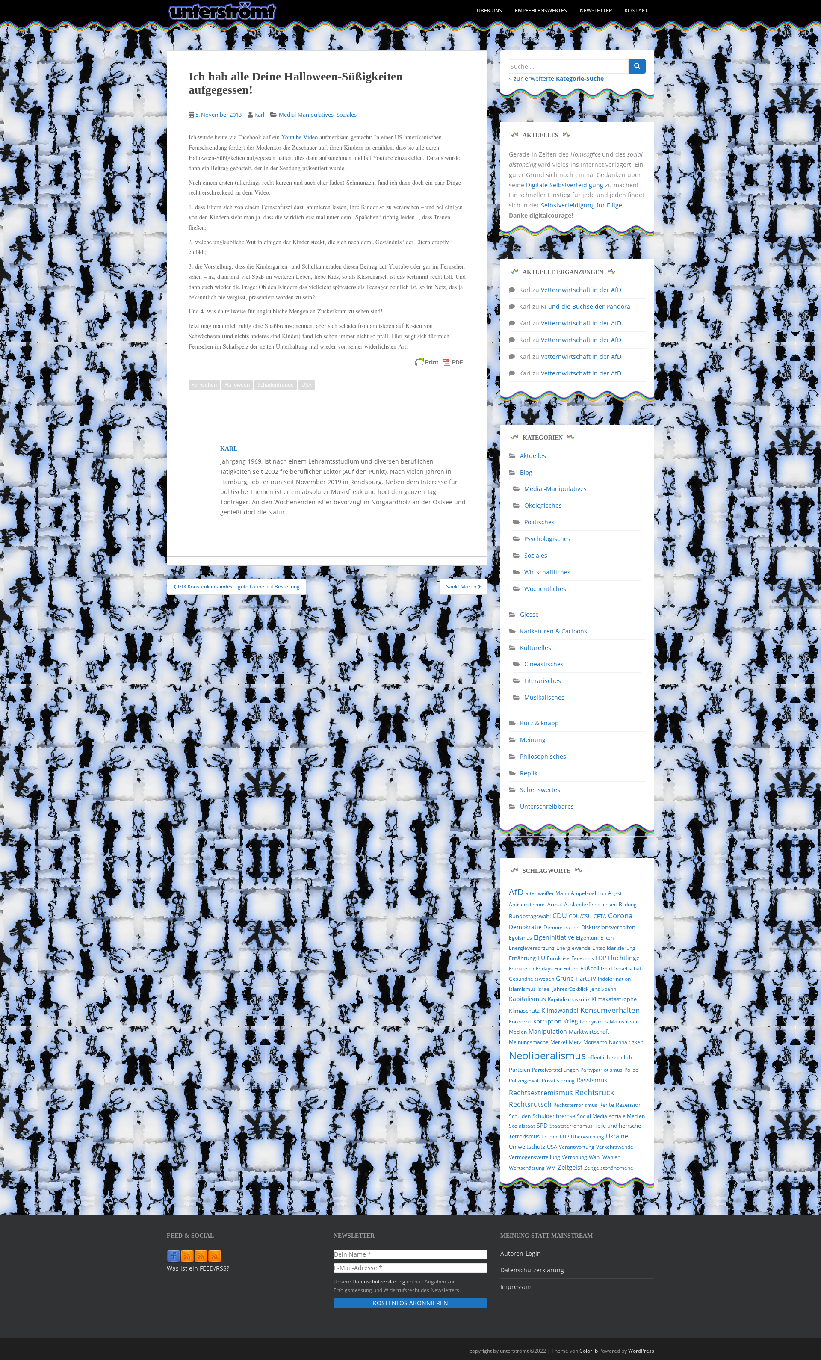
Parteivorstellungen (555, 1069)
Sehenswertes (540, 790)
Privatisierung (558, 1080)
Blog (526, 472)
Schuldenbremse (553, 1116)
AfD (516, 892)
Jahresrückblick (570, 989)
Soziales (347, 114)
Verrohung (574, 1157)
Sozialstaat (522, 1125)
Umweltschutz (527, 1146)
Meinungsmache (529, 1042)
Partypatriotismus (601, 1069)
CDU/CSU (580, 916)
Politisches (539, 522)
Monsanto (595, 1042)
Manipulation (548, 1031)
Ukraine (617, 1136)
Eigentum (587, 937)
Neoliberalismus (547, 1055)
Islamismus (522, 989)
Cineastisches (544, 664)
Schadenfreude (275, 384)
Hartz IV (586, 978)
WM (551, 1167)
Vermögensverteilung (534, 1157)
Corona (620, 915)
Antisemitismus (527, 904)
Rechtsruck (594, 1092)
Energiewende (573, 948)
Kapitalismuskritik (569, 999)
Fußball (589, 968)
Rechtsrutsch (530, 1104)
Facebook (582, 958)
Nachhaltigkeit (626, 1042)
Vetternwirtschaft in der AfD (581, 290)
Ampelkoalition (588, 893)
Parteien (519, 1069)
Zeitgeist (570, 1167)
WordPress (641, 1350)
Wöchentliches (545, 589)
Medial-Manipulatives (306, 114)
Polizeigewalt (524, 1080)
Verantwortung (576, 1146)
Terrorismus (524, 1136)
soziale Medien (627, 1116)
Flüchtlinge (624, 958)
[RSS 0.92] (201, 1256)
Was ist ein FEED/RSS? (198, 1268)
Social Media (592, 1116)
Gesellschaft (628, 968)
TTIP (564, 1136)
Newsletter (596, 10)
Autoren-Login (520, 1253)
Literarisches (542, 681)
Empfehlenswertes (541, 10)
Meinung (533, 740)
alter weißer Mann (547, 893)
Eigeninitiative (554, 937)
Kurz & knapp (539, 723)
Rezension (629, 1105)
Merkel (558, 1042)
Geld (606, 968)
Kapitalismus (527, 999)
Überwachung (587, 1136)
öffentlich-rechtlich (610, 1057)
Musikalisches (544, 697)
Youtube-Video (299, 137)
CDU (559, 915)
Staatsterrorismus (571, 1125)
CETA (600, 916)
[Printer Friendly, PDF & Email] (439, 362)
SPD (542, 1125)
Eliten (607, 937)
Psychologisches (547, 539)
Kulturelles (535, 648)
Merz (575, 1042)
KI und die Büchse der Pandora (585, 306)
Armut (554, 904)
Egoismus (520, 937)
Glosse (529, 614)
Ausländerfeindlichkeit (590, 904)
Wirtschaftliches (547, 572)
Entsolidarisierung (613, 948)
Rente (606, 1105)
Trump (549, 1136)
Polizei (632, 1069)
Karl (259, 114)
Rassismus (591, 1080)
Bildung (628, 904)
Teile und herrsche (617, 1125)
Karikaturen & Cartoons (553, 631)
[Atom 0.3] (214, 1256)
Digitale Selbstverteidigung (564, 185)
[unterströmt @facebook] (173, 1256)
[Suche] (637, 66)
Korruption (547, 1021)
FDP (601, 958)
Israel (544, 989)
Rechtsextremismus (541, 1092)
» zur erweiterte (556, 78)
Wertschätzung (527, 1167)
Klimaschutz (524, 1010)
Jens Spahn (603, 989)
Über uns (489, 10)
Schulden (520, 1116)
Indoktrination (614, 978)
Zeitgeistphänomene (608, 1167)
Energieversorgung (532, 948)
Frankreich (521, 968)
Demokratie (525, 927)
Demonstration (561, 927)
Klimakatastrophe (614, 999)
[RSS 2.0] (187, 1256)
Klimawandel (560, 1010)
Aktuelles (533, 456)
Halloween (237, 384)
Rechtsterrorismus (575, 1105)
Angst (615, 893)
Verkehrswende (614, 1146)
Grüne (565, 978)
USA (306, 384)
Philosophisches (543, 756)
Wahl (595, 1157)
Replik (528, 773)
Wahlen (611, 1157)
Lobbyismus (594, 1021)
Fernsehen (204, 384)
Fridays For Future (557, 968)
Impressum (516, 1287)
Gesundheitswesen (531, 978)
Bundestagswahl (530, 916)
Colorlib (588, 1350)
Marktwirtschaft (589, 1031)
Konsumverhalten (610, 1010)
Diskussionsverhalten (608, 927)
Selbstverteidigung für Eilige (581, 205)
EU (541, 958)
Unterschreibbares (547, 806)
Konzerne (520, 1021)
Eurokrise (558, 958)
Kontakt (636, 10)
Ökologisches (543, 505)
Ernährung (522, 958)
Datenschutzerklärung (378, 1281)
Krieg (570, 1021)
